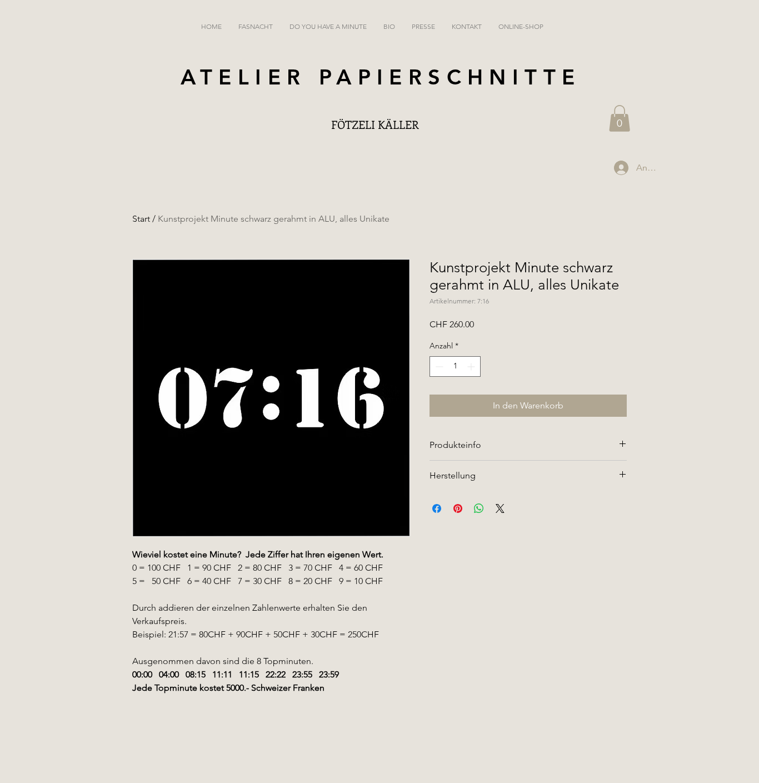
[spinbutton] (455, 366)
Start (141, 218)
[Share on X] (500, 508)
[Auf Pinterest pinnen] (458, 508)
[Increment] (472, 366)
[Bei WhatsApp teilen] (479, 508)
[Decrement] (438, 366)
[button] (619, 118)
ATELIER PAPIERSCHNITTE (381, 77)
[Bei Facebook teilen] (436, 508)
